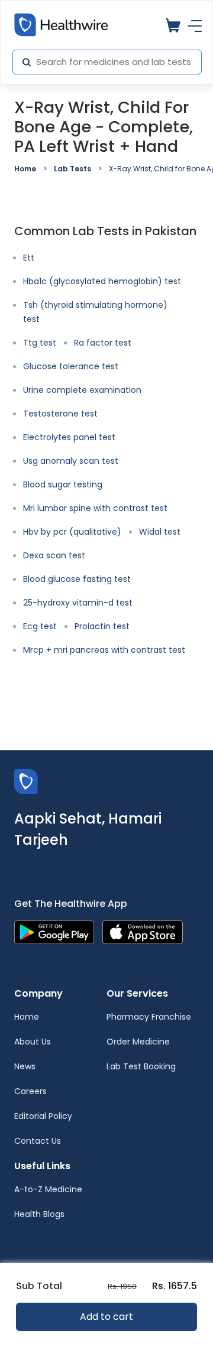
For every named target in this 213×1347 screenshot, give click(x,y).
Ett (28, 257)
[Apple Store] (142, 931)
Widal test (159, 532)
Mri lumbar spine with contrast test (95, 508)
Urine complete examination (82, 390)
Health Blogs (39, 1214)
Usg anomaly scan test (70, 461)
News (25, 1066)
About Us (32, 1041)
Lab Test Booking (141, 1066)
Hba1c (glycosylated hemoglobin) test (102, 281)
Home (25, 169)
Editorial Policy (43, 1116)
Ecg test (40, 626)
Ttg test (39, 343)
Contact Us (37, 1141)
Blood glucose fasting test (77, 579)
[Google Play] (54, 931)
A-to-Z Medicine (48, 1189)
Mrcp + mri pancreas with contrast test (104, 650)
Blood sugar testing (62, 484)
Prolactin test (102, 626)
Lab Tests (72, 169)
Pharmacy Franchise (148, 1017)
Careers (30, 1091)
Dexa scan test (54, 555)
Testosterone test (60, 413)
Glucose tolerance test (70, 366)
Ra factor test (102, 343)
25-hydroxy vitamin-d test (78, 603)
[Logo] (26, 781)
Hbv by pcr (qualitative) (72, 532)
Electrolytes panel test (69, 437)
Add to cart (106, 1316)
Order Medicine (138, 1041)
